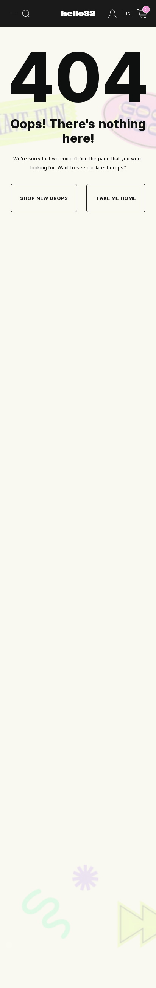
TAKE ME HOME (116, 198)
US (127, 14)
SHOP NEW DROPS (44, 198)
